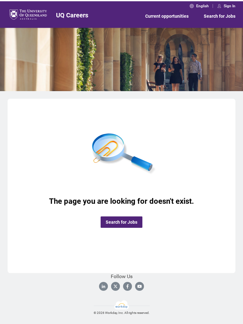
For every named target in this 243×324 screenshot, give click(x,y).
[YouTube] (139, 286)
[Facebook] (127, 286)
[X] (115, 286)
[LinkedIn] (103, 286)
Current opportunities (167, 16)
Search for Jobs (219, 16)
